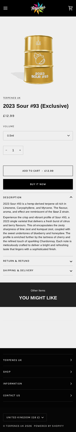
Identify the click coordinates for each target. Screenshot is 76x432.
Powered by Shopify (49, 425)
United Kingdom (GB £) (23, 417)
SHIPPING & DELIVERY (18, 270)
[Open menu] (9, 8)
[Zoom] (38, 58)
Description (12, 197)
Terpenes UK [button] (12, 360)
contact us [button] (11, 395)
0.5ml (10, 135)
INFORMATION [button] (12, 383)
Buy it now (38, 184)
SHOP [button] (7, 371)
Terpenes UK (12, 97)
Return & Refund (16, 260)
